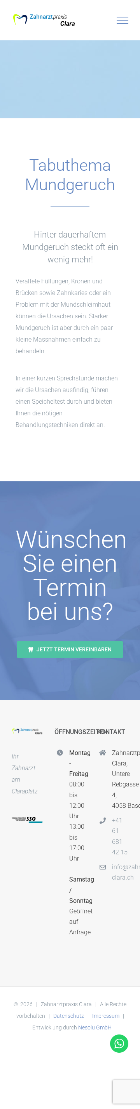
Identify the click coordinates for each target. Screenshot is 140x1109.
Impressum (105, 1016)
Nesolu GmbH (95, 1027)
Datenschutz (68, 1016)
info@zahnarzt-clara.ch (120, 872)
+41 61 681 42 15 (120, 836)
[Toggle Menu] (122, 20)
